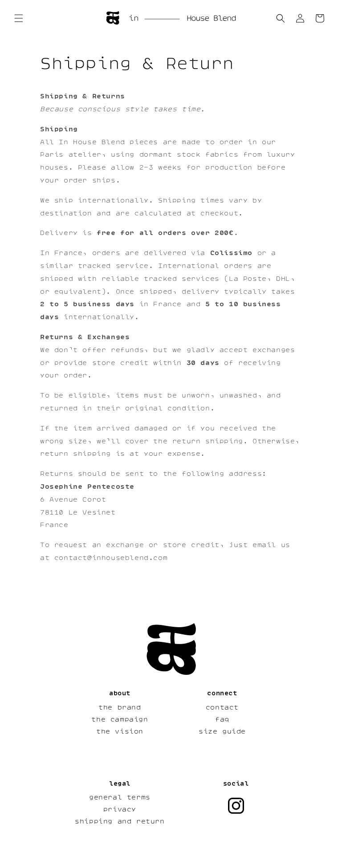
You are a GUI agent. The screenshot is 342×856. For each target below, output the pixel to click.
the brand (119, 707)
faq (222, 719)
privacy (119, 809)
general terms (120, 797)
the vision (119, 731)
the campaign (119, 719)
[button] (18, 18)
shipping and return (119, 821)
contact (222, 707)
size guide (222, 731)
